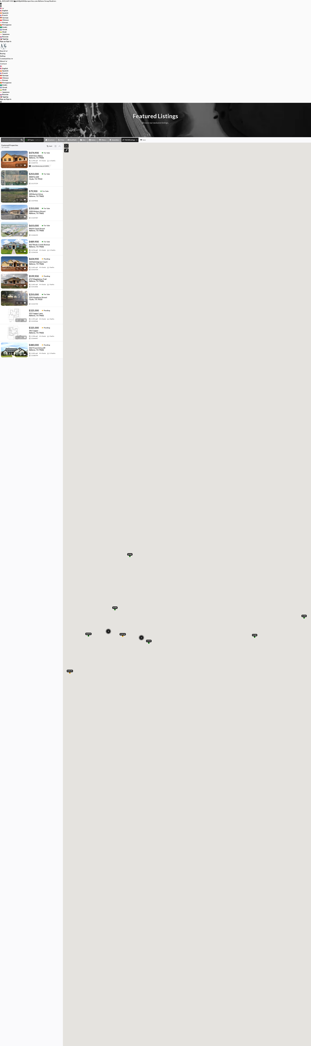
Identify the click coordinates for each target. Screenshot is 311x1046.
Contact (3, 64)
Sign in (8, 41)
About (2, 61)
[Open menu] (1, 102)
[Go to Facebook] (1, 3)
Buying (2, 53)
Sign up (3, 41)
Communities (5, 59)
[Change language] (2, 8)
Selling (2, 56)
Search (2, 51)
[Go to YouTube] (1, 6)
